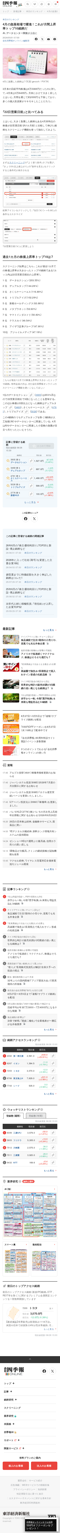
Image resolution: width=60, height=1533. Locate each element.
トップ (6, 11)
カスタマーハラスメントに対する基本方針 (30, 1498)
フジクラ (17, 1140)
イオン (16, 1063)
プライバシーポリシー (24, 1489)
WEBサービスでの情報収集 (35, 1484)
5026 (33, 411)
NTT (15, 1162)
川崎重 (16, 1147)
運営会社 (22, 1480)
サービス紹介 (35, 1480)
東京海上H (18, 1078)
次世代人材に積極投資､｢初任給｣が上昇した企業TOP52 (30, 605)
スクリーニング (17, 162)
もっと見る (30, 502)
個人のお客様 (15, 1465)
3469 (18, 407)
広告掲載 (15, 1484)
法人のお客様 (44, 1465)
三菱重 (16, 1155)
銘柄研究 (9, 1399)
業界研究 (9, 1415)
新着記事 (17, 11)
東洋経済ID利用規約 (30, 1502)
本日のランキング (34, 11)
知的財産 (42, 1489)
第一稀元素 (18, 1055)
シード (16, 1085)
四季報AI (9, 1432)
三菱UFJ (17, 1132)
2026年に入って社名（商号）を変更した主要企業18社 (29, 561)
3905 (38, 394)
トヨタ (16, 1070)
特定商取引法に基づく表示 (30, 1493)
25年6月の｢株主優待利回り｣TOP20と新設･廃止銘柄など (29, 590)
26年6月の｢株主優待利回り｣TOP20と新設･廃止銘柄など (29, 547)
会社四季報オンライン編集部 (16, 40)
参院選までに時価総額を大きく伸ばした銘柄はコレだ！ (29, 576)
